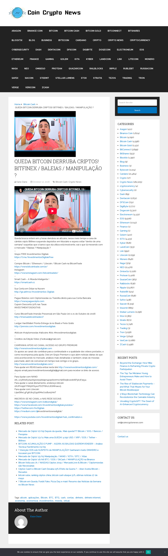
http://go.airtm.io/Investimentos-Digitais (34, 292)
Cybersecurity (20, 49)
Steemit (44, 78)
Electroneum (125, 49)
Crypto (97, 40)
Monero (149, 59)
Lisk (119, 59)
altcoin (23, 497)
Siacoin (29, 78)
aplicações (33, 497)
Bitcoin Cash (71, 31)
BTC (51, 497)
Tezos (112, 78)
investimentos (46, 501)
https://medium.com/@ (26, 411)
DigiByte (87, 49)
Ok (148, 552)
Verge (15, 87)
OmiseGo (40, 68)
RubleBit (128, 68)
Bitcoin (53, 31)
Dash (38, 49)
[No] (164, 552)
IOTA (77, 59)
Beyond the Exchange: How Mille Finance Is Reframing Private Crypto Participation (137, 366)
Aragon (16, 31)
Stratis (97, 78)
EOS (142, 49)
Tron (141, 78)
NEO (26, 68)
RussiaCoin (146, 68)
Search (137, 110)
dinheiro (79, 497)
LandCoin (105, 59)
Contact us (123, 436)
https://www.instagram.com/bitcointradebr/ (36, 273)
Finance (34, 59)
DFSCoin (71, 49)
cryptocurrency (140, 40)
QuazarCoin (76, 68)
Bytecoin (63, 40)
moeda (58, 501)
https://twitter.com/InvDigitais (29, 408)
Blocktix (17, 40)
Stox (84, 78)
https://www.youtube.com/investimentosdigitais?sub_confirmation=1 (48, 417)
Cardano (81, 40)
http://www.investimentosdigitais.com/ (33, 364)
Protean (57, 68)
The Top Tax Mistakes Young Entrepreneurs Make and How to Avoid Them (136, 376)
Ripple (113, 68)
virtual (67, 501)
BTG (57, 497)
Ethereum (17, 59)
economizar (32, 501)
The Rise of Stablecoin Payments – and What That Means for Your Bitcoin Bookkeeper (137, 386)
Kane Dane (21, 182)
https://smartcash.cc (24, 282)
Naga (15, 68)
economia (20, 501)
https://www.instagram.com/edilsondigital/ (35, 402)
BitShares (134, 31)
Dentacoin (54, 49)
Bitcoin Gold (93, 31)
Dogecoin (104, 49)
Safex (15, 78)
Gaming (49, 59)
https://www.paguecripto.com (29, 301)
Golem (64, 59)
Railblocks (96, 68)
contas (70, 497)
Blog (32, 40)
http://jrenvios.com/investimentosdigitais (35, 326)
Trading (127, 78)
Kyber (89, 59)
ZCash (45, 87)
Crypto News (115, 40)
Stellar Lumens (65, 78)
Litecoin (133, 59)
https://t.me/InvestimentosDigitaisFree (33, 257)
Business (46, 40)
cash (63, 497)
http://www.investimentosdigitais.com (33, 348)
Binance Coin (35, 31)
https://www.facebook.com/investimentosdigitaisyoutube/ (44, 405)
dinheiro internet (93, 497)
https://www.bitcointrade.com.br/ (31, 266)
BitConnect (115, 31)
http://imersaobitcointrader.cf (29, 317)
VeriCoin (30, 87)
